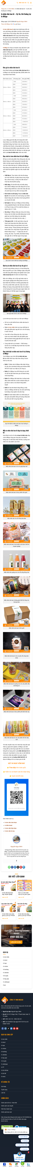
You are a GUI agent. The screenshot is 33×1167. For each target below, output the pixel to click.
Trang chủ (3, 8)
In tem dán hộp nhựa (10, 828)
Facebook (4, 1166)
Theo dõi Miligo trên (7, 24)
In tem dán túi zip (10, 831)
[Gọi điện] (22, 1164)
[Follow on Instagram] (5, 1028)
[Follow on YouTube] (17, 1028)
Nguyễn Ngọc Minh (21, 21)
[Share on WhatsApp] (9, 867)
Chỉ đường (16, 1166)
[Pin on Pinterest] (21, 867)
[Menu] (31, 3)
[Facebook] (16, 861)
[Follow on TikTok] (8, 1028)
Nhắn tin (10, 1166)
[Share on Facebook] (12, 867)
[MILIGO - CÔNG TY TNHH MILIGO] (8, 2)
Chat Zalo (28, 1166)
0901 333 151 (22, 2)
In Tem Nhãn (11, 8)
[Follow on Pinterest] (14, 1028)
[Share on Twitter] (15, 867)
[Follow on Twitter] (11, 1028)
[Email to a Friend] (18, 867)
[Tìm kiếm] (28, 2)
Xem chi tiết (5, 897)
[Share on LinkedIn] (23, 867)
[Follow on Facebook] (2, 1028)
